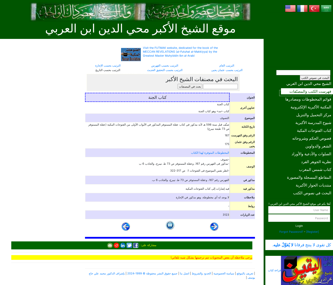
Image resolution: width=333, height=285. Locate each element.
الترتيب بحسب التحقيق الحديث (164, 70)
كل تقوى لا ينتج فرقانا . (301, 245)
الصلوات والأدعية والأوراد (311, 153)
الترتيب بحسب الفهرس (164, 65)
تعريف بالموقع (245, 273)
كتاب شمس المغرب (315, 169)
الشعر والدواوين (318, 146)
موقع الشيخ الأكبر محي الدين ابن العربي (140, 28)
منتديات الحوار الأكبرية (313, 185)
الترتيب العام (226, 65)
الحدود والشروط (201, 273)
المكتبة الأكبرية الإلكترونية (311, 107)
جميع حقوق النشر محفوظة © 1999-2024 (152, 273)
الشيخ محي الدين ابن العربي (308, 83)
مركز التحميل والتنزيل (313, 114)
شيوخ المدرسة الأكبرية (313, 122)
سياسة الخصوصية (224, 273)
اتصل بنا (184, 273)
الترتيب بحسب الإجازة (108, 65)
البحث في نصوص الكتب (315, 78)
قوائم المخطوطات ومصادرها (308, 99)
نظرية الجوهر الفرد (316, 161)
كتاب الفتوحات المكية (314, 130)
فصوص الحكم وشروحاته (311, 138)
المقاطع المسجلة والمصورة (309, 177)
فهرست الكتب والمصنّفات (310, 91)
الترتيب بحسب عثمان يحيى (226, 70)
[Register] (312, 231)
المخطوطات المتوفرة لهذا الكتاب (210, 152)
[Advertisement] (299, 40)
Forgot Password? (291, 231)
